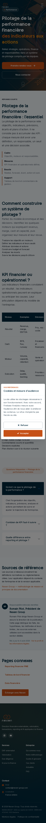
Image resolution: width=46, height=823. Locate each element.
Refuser (24, 425)
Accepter (24, 433)
